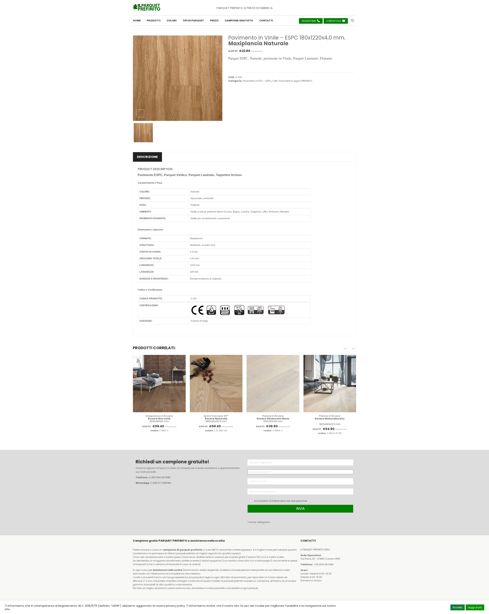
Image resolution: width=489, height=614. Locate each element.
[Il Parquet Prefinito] (146, 7)
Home (137, 20)
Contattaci (334, 21)
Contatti (266, 20)
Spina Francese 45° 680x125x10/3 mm (216, 418)
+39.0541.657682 (324, 564)
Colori (171, 20)
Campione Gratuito (239, 20)
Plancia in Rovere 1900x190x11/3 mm (330, 420)
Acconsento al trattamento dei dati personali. (281, 501)
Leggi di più (475, 607)
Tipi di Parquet (193, 20)
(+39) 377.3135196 (161, 483)
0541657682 (309, 21)
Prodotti (153, 20)
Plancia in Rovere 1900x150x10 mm (273, 418)
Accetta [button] (457, 607)
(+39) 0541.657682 (160, 477)
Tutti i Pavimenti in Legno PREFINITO (292, 80)
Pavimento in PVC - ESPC (257, 80)
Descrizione (147, 157)
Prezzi (214, 20)
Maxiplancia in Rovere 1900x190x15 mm (159, 418)
